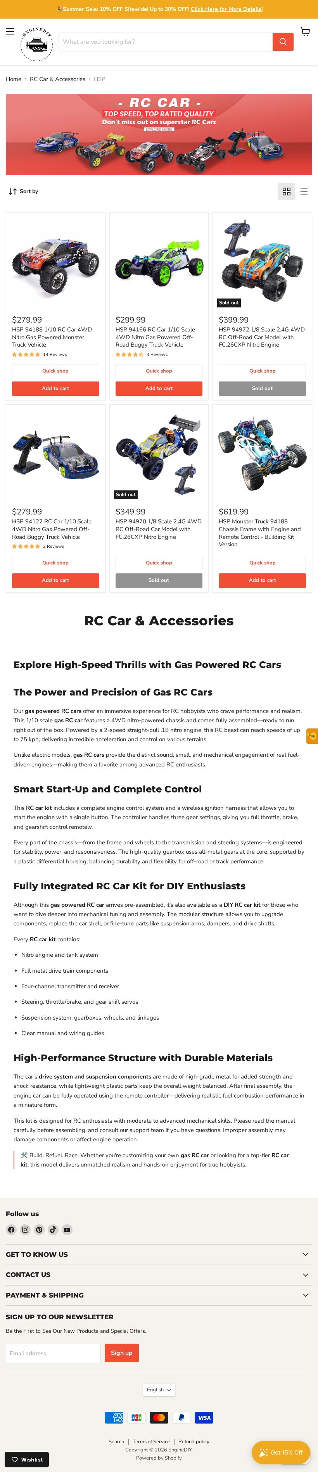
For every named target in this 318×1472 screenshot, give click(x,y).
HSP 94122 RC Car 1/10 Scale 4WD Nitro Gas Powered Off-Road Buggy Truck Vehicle (52, 529)
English (155, 1389)
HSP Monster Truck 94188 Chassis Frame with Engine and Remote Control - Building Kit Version (260, 533)
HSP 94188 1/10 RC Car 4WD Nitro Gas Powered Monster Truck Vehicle (52, 337)
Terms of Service (151, 1441)
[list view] (303, 191)
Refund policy (193, 1441)
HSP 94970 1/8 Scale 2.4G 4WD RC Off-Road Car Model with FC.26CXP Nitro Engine (159, 529)
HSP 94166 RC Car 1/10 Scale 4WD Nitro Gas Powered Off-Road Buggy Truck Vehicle (155, 337)
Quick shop (55, 371)
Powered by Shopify (159, 1458)
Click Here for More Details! (227, 9)
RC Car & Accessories (57, 79)
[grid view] (286, 191)
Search (116, 1441)
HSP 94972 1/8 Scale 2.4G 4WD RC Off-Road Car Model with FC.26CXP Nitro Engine (262, 337)
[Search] (283, 42)
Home (13, 79)
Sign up (122, 1353)
